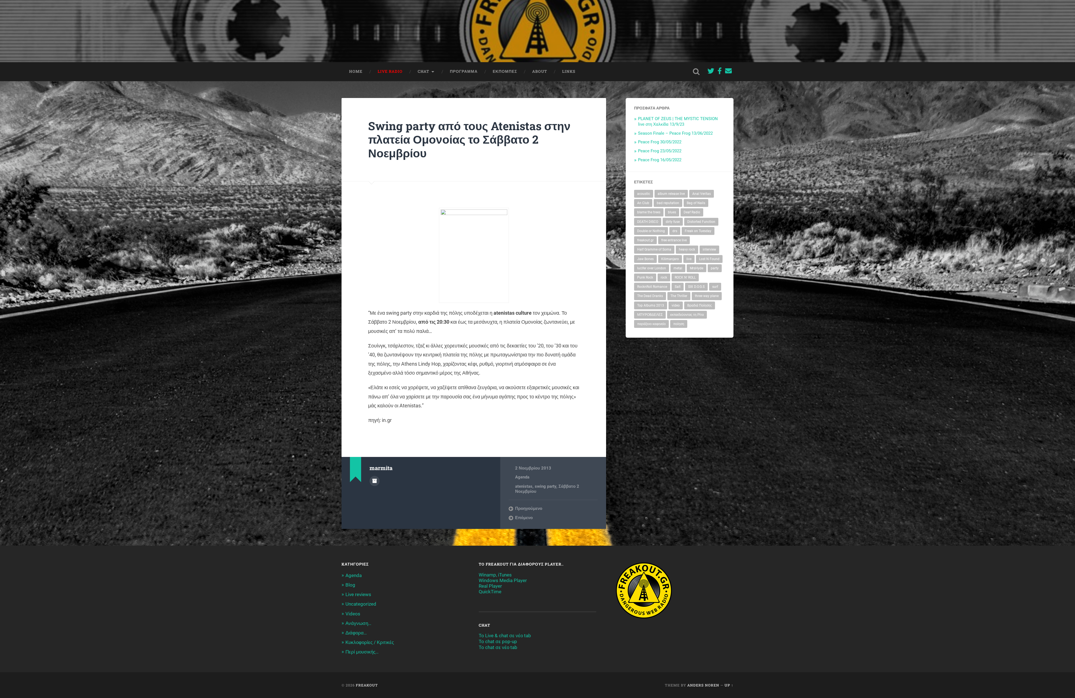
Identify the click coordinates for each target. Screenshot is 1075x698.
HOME (356, 71)
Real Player (490, 586)
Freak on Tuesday (698, 231)
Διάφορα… (356, 633)
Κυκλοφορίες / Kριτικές (369, 642)
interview (709, 249)
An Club (643, 203)
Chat (423, 71)
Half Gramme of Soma (654, 249)
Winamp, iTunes (495, 575)
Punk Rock (645, 277)
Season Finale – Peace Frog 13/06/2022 (675, 133)
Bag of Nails (696, 203)
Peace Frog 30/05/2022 (659, 141)
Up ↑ (729, 685)
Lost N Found (709, 259)
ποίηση (678, 324)
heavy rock (687, 249)
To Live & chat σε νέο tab (505, 635)
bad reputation (668, 203)
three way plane (707, 296)
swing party (545, 486)
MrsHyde (696, 268)
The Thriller (678, 296)
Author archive (375, 481)
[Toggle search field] (696, 71)
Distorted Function (701, 222)
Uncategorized (360, 604)
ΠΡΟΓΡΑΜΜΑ (464, 71)
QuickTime (490, 591)
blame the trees (648, 212)
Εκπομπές (505, 71)
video (676, 305)
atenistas (523, 486)
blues (672, 212)
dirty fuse (673, 222)
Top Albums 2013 (650, 305)
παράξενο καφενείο (651, 324)
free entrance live (674, 240)
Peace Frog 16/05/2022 (659, 159)
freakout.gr (645, 240)
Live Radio (390, 71)
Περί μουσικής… (361, 652)
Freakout (367, 685)
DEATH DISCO (647, 222)
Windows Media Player (503, 580)
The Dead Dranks (650, 296)
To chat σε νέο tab (498, 647)
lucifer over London (651, 268)
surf (715, 287)
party (715, 268)
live (688, 259)
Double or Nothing (651, 231)
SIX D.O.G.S (696, 287)
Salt (678, 287)
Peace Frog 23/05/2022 (659, 150)
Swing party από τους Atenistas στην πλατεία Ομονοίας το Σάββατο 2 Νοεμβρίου (469, 139)
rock (664, 277)
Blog (350, 585)
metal (678, 268)
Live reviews (358, 594)
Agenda (522, 477)
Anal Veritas (701, 194)
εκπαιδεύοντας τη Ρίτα (687, 315)
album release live (671, 194)
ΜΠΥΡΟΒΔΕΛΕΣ (650, 315)
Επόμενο (524, 517)
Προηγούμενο (528, 508)
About (539, 71)
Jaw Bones (645, 259)
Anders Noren (703, 685)
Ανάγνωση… (358, 623)
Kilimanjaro (670, 259)
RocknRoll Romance (652, 287)
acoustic (643, 194)
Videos (352, 614)
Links (568, 71)
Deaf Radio (692, 212)
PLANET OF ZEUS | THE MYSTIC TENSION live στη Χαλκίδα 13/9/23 (678, 121)
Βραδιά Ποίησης (699, 305)
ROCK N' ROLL (685, 277)
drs (674, 231)
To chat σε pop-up (498, 641)
